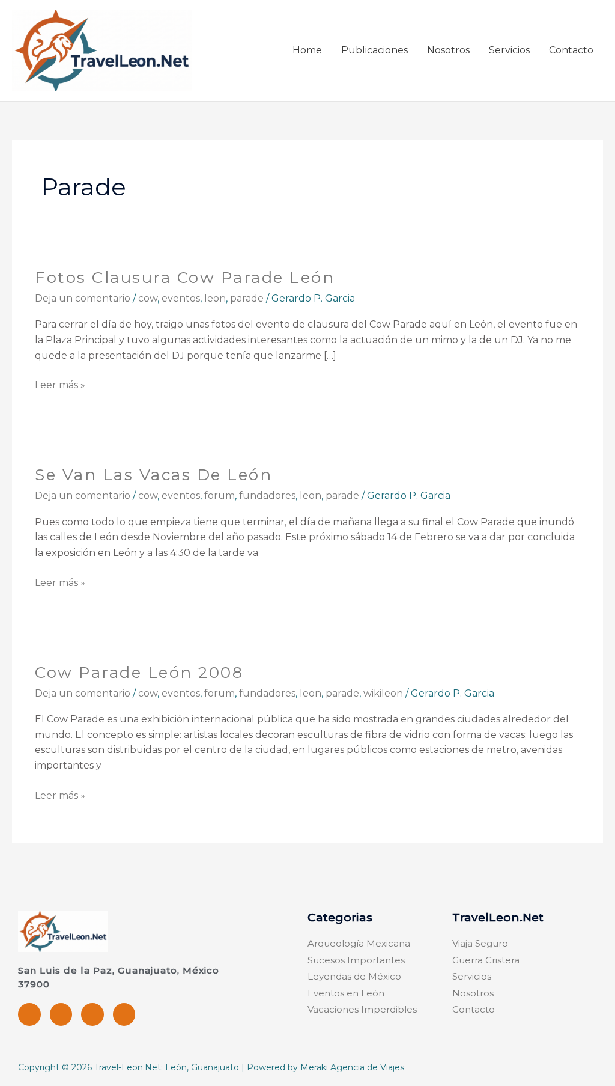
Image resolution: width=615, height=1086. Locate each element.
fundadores (267, 495)
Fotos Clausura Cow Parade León (185, 277)
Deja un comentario (82, 298)
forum (219, 495)
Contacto (571, 50)
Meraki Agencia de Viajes (352, 1067)
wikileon (383, 693)
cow (147, 298)
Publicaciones (374, 50)
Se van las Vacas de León (153, 474)
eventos (181, 298)
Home (307, 50)
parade (247, 298)
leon (215, 298)
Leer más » (60, 384)
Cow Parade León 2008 (139, 672)
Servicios (509, 50)
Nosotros (448, 50)
